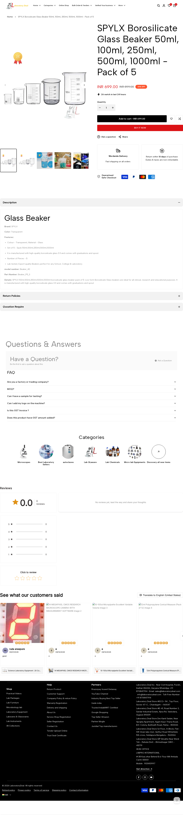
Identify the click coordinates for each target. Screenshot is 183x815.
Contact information (78, 790)
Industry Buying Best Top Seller (106, 698)
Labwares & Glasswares (17, 716)
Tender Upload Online (57, 731)
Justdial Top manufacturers (104, 726)
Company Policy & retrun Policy (62, 698)
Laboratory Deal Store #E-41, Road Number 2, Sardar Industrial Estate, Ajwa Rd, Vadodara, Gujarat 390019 (157, 711)
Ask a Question (164, 360)
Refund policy (8, 790)
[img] (22, 643)
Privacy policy (24, 790)
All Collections (13, 726)
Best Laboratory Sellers (46, 463)
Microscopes (24, 462)
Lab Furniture (12, 702)
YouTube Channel (100, 694)
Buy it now (140, 128)
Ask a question (108, 137)
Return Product (54, 689)
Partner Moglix (98, 721)
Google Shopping (100, 712)
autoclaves (68, 462)
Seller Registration (55, 721)
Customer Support (55, 694)
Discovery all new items (158, 462)
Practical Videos (14, 693)
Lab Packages (12, 698)
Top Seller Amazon (100, 717)
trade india (97, 703)
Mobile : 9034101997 (145, 763)
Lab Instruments (13, 721)
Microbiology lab (14, 707)
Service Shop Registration (59, 717)
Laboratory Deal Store (146, 718)
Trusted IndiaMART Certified (105, 707)
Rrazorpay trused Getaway (104, 689)
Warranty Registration (57, 703)
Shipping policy (59, 790)
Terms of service (41, 790)
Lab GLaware (90, 462)
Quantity (101, 102)
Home (10, 17)
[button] (171, 118)
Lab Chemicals (113, 462)
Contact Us (52, 726)
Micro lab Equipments (134, 462)
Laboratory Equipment (16, 712)
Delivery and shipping (57, 707)
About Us (51, 712)
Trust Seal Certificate (56, 735)
